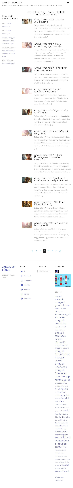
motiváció (59, 404)
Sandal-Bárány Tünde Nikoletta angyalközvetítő (61, 423)
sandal (65, 411)
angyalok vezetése (61, 383)
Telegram (27, 298)
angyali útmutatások (62, 354)
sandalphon (63, 437)
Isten (61, 401)
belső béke (57, 398)
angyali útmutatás (62, 348)
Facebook (27, 276)
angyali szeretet (60, 327)
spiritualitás (61, 447)
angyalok (64, 380)
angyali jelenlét (60, 308)
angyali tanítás (59, 330)
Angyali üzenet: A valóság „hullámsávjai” (49, 21)
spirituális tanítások (61, 456)
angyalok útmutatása (61, 386)
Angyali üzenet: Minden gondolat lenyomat (47, 90)
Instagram (28, 280)
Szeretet (64, 465)
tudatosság (58, 468)
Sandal (5, 38)
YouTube (27, 285)
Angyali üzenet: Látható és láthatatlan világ (49, 203)
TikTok (26, 294)
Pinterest (27, 289)
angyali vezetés (61, 345)
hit (67, 398)
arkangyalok (62, 395)
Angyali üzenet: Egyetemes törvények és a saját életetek (51, 179)
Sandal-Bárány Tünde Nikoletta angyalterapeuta (61, 431)
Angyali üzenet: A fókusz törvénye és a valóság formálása (48, 157)
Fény (63, 398)
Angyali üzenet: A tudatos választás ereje (8, 40)
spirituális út (59, 459)
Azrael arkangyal (8, 63)
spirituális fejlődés (60, 450)
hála (56, 401)
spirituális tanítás (60, 453)
